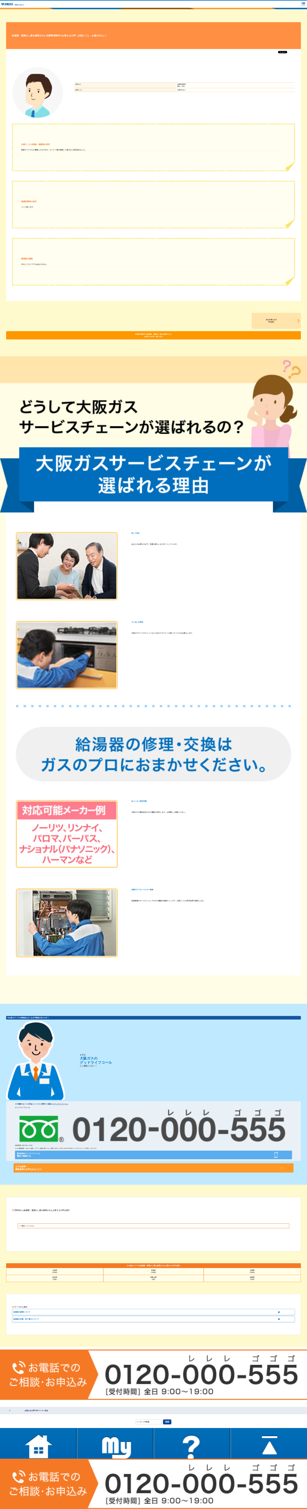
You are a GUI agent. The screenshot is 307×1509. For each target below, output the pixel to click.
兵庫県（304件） (252, 1271)
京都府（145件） (153, 1271)
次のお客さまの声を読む (271, 321)
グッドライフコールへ (61, 1104)
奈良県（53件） (55, 1278)
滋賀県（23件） (252, 1278)
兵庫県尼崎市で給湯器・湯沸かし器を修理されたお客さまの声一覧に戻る (153, 335)
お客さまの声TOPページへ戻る (36, 1410)
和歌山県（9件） (153, 1278)
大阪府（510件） (54, 1271)
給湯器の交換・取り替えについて (26, 1319)
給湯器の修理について (21, 1312)
